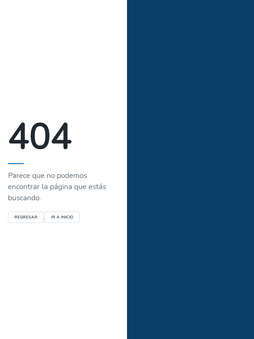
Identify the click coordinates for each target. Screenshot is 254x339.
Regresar (25, 217)
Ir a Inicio (62, 217)
